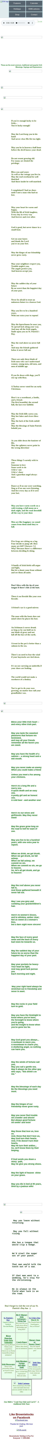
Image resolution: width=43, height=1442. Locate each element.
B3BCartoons (34, 9)
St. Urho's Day (34, 1318)
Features (17, 3)
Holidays (17, 9)
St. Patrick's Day (8, 1319)
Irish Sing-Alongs (36, 1364)
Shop (17, 15)
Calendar (34, 3)
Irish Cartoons (23, 1383)
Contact (34, 15)
